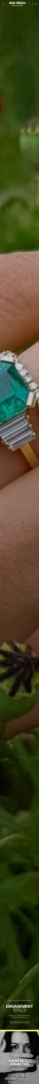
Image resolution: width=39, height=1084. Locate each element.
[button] (3, 4)
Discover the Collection (19, 1022)
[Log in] (33, 4)
